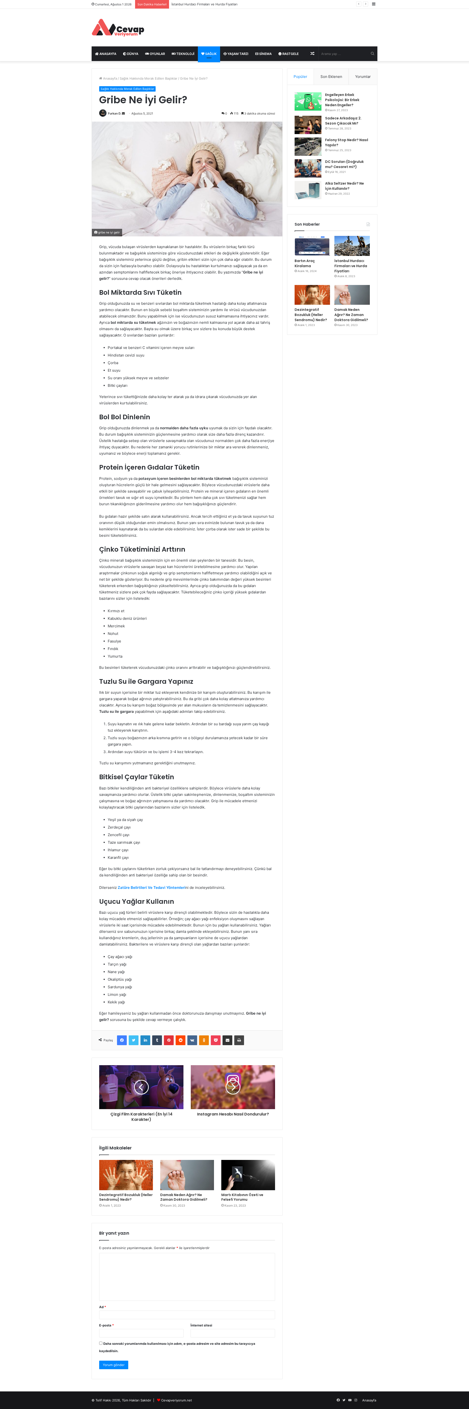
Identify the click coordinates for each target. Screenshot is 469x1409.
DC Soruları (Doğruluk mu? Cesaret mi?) (344, 164)
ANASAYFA (107, 54)
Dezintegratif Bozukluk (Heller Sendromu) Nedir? (126, 1197)
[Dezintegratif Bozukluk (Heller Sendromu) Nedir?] (126, 1175)
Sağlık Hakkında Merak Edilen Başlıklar (148, 78)
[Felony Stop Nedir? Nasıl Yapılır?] (308, 146)
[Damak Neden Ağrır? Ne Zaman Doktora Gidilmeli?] (187, 1175)
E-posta (106, 1325)
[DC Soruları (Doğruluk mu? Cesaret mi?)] (308, 168)
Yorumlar (363, 76)
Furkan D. (114, 113)
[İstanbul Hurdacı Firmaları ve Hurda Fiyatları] (352, 246)
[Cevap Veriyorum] (118, 28)
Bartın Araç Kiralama (305, 263)
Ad (102, 1307)
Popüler (300, 76)
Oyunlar (157, 54)
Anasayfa (109, 78)
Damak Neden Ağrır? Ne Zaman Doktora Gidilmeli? (183, 1197)
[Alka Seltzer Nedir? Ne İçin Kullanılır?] (308, 190)
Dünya (132, 54)
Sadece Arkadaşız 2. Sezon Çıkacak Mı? (343, 121)
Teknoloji (185, 54)
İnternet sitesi (201, 1325)
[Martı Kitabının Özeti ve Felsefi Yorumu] (248, 1175)
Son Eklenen (331, 76)
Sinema (265, 54)
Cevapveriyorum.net (176, 1400)
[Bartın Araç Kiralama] (312, 246)
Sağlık (210, 54)
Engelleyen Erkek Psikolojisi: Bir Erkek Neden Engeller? (342, 99)
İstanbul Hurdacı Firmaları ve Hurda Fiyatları (350, 265)
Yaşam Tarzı (237, 54)
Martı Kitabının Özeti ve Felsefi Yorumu (242, 1197)
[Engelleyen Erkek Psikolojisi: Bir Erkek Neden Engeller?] (308, 101)
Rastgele (290, 54)
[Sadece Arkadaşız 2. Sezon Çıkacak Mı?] (308, 125)
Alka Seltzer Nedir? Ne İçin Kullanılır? (344, 186)
